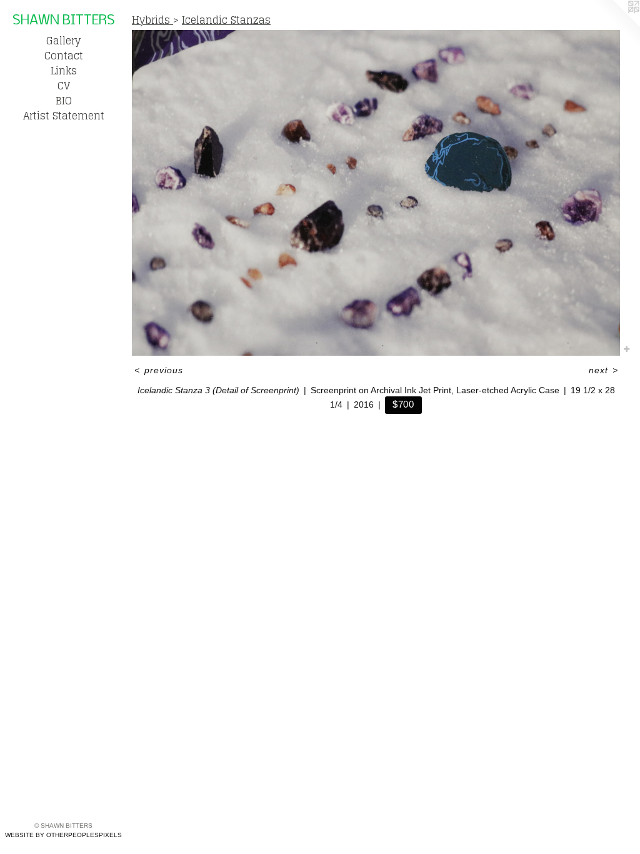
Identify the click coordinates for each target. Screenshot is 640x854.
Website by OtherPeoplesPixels (63, 834)
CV (64, 85)
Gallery (63, 40)
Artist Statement (63, 115)
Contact (63, 55)
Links (64, 70)
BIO (64, 100)
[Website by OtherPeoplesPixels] (615, 25)
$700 (403, 404)
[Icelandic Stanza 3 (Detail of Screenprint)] (376, 193)
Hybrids (152, 20)
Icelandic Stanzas (226, 20)
